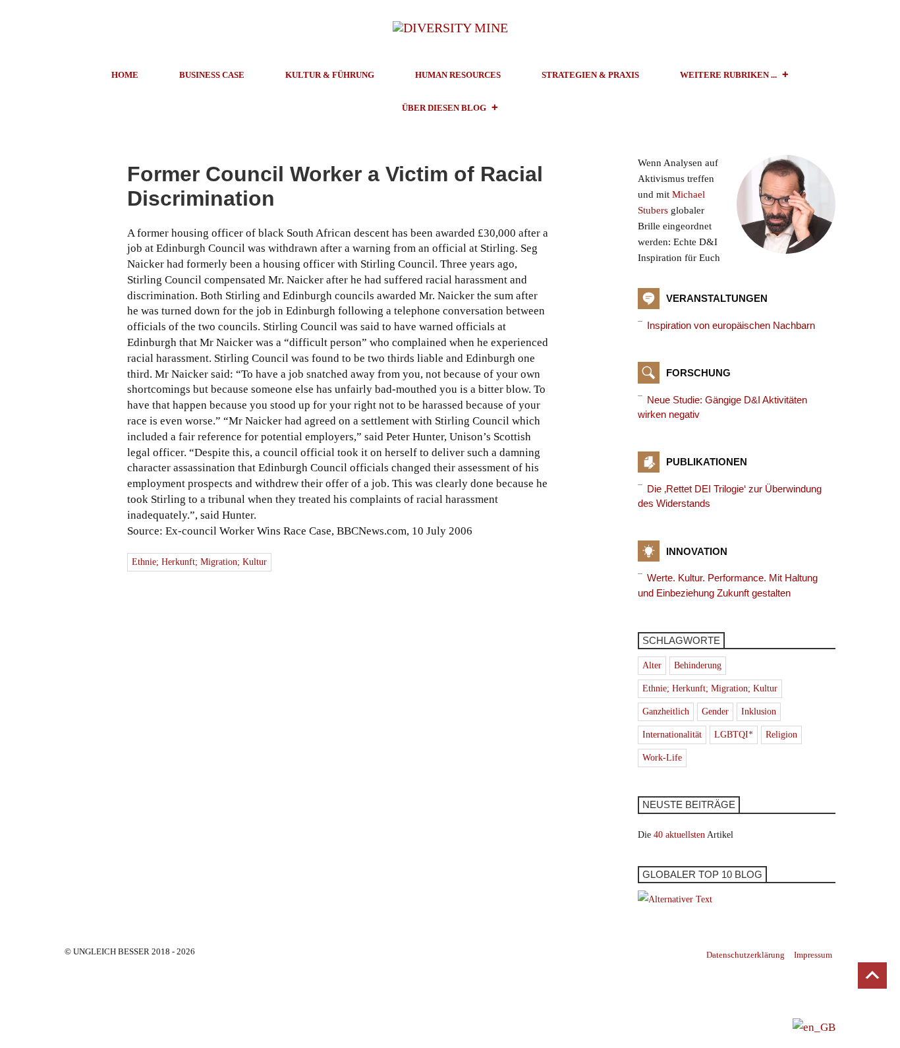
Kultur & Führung (329, 75)
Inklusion (758, 711)
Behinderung (697, 665)
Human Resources (458, 75)
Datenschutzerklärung (745, 955)
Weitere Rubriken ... (728, 75)
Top (872, 975)
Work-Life (662, 758)
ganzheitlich (665, 711)
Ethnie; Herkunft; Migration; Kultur (199, 562)
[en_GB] (814, 1026)
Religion (781, 735)
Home (124, 75)
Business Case (211, 75)
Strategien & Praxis (590, 75)
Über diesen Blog (444, 108)
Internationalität (672, 735)
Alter (651, 665)
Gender (715, 711)
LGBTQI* (733, 735)
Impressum (813, 955)
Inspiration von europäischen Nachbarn (731, 325)
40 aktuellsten (679, 835)
